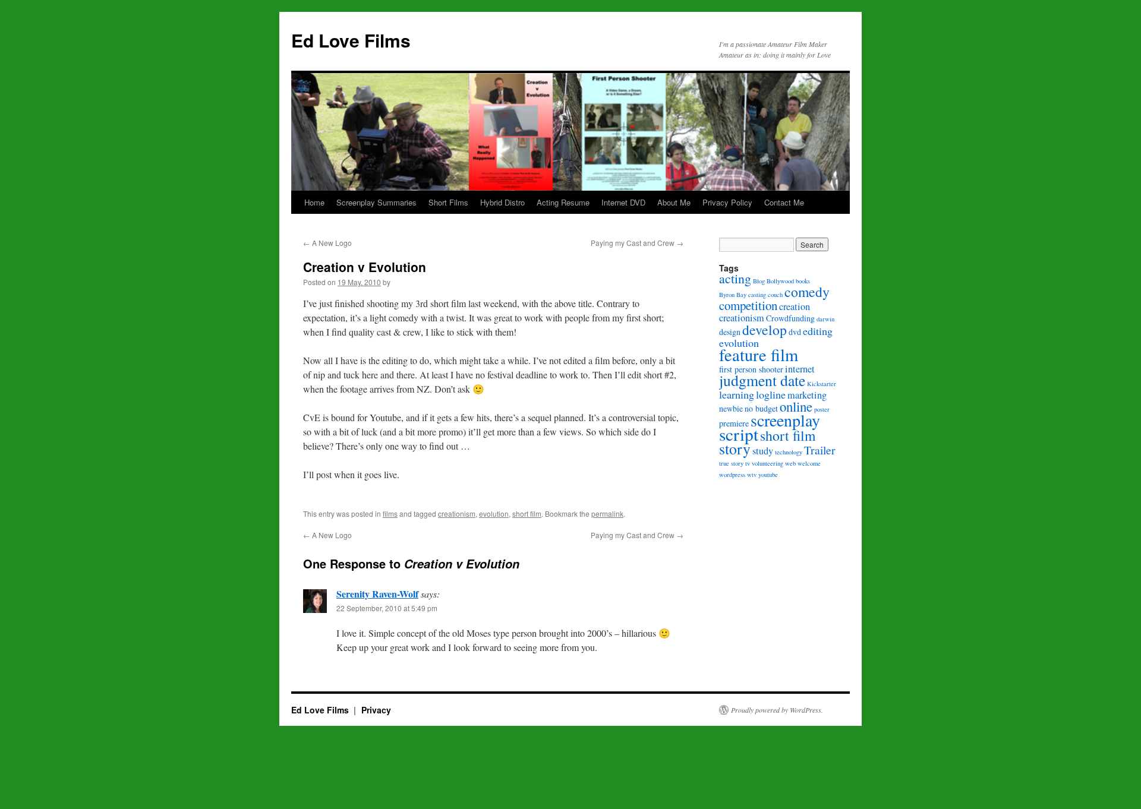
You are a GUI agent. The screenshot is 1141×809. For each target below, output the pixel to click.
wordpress (732, 474)
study (762, 450)
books (803, 281)
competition (748, 305)
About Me (674, 202)
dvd (795, 331)
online (796, 406)
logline (771, 394)
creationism (456, 513)
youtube (768, 474)
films (390, 513)
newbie (731, 408)
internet (800, 368)
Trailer (820, 450)
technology (788, 452)
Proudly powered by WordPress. (777, 710)
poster (822, 409)
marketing (807, 395)
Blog (759, 281)
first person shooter (751, 369)
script (738, 433)
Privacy (376, 710)
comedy (807, 291)
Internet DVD (623, 202)
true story (731, 463)
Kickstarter (821, 384)
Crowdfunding (790, 318)
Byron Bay (732, 294)
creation (794, 306)
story (735, 448)
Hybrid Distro (502, 202)
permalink (607, 513)
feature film (758, 354)
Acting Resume (563, 202)
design (729, 331)
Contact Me (784, 202)
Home (314, 202)
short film (526, 513)
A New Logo (327, 243)
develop (764, 329)
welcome (809, 463)
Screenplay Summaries (376, 202)
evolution (494, 513)
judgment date (762, 380)
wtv (752, 474)
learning (736, 394)
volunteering (767, 463)
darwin (825, 319)
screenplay (785, 420)
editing (818, 331)
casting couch (765, 294)
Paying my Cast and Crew (637, 243)
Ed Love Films (351, 40)
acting (735, 278)
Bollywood (780, 281)
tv (747, 463)
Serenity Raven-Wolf (377, 594)
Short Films (448, 202)
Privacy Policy (727, 202)
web (790, 463)
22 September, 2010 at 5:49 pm (386, 608)
